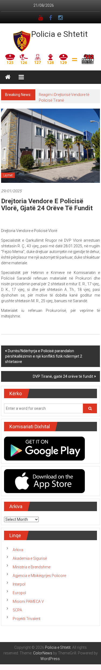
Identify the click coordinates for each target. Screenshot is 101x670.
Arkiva (18, 550)
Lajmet (8, 175)
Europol (19, 593)
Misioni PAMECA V (28, 601)
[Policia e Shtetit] (8, 77)
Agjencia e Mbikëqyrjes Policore (39, 575)
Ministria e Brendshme (31, 567)
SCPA (17, 610)
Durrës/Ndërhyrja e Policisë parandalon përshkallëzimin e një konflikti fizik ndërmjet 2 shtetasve (43, 356)
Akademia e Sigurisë (30, 558)
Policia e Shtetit (59, 34)
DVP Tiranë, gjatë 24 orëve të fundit (63, 376)
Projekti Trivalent (26, 618)
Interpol (19, 584)
